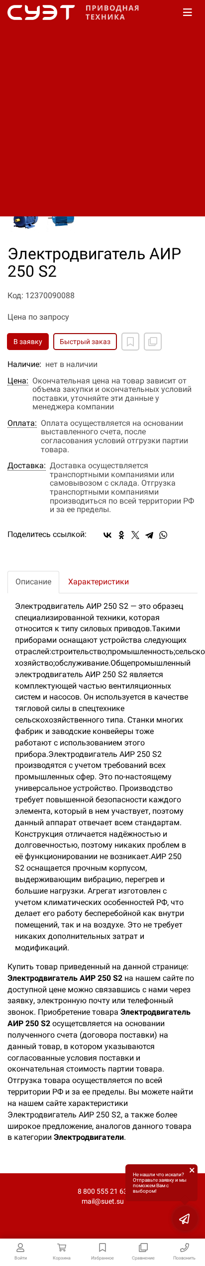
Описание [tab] (33, 581)
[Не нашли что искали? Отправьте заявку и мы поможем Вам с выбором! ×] (185, 1218)
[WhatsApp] (163, 535)
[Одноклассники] (121, 535)
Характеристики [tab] (98, 581)
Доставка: (26, 465)
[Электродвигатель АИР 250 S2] (25, 217)
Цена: (17, 380)
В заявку (27, 342)
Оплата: (22, 423)
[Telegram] (149, 535)
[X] (135, 535)
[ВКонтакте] (107, 535)
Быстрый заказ (85, 342)
